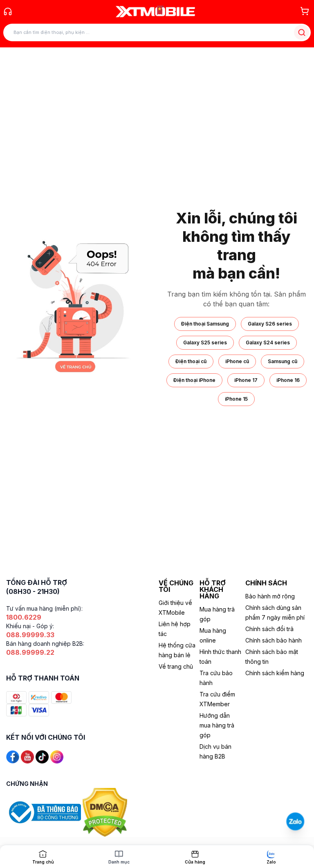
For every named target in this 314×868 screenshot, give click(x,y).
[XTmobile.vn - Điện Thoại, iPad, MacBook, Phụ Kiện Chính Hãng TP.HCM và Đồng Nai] (155, 11)
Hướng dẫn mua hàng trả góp (217, 725)
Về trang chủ (176, 666)
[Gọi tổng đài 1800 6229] (7, 11)
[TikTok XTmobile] (42, 756)
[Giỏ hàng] (304, 11)
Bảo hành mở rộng (270, 596)
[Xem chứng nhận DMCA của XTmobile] (106, 811)
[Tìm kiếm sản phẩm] (301, 32)
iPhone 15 (236, 399)
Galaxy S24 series (268, 342)
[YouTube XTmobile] (27, 756)
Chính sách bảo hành (273, 640)
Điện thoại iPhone (194, 380)
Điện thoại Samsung (205, 324)
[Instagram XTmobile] (56, 756)
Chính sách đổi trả (269, 628)
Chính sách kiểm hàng (274, 672)
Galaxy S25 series (205, 342)
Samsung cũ (282, 361)
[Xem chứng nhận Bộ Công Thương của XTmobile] (44, 811)
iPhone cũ (237, 361)
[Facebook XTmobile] (12, 756)
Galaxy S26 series (270, 324)
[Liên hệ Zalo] (295, 821)
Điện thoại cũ (190, 361)
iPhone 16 (288, 380)
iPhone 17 (246, 380)
